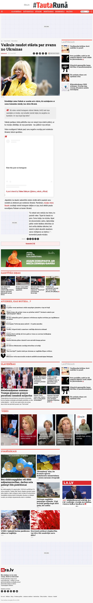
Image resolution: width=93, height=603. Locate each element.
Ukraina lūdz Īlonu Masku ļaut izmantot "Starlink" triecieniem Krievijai (38, 290)
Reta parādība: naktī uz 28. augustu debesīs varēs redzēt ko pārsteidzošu (81, 57)
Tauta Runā (7, 41)
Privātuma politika (18, 596)
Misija (12, 596)
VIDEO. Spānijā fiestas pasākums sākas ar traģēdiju (15, 532)
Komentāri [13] (30, 243)
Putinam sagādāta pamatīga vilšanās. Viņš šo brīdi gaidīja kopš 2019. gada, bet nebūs (48, 502)
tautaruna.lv (4, 53)
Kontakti (55, 596)
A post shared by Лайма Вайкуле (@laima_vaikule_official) (26, 191)
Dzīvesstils (28, 11)
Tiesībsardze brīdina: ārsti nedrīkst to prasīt (79, 47)
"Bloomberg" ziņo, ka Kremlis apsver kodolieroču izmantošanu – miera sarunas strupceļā (48, 474)
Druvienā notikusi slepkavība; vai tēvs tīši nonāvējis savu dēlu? (44, 533)
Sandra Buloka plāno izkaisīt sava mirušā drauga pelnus (25, 340)
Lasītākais (68, 42)
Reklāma (8, 596)
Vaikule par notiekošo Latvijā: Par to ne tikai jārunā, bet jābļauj (52, 289)
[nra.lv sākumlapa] (27, 5)
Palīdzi (69, 11)
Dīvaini (38, 11)
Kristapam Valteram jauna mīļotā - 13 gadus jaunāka (24, 324)
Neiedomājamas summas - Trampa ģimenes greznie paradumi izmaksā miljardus (16, 393)
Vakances (50, 596)
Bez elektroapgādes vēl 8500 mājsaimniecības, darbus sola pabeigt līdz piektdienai (17, 482)
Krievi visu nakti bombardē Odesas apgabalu (22, 288)
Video (4, 411)
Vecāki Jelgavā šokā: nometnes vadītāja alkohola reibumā (26, 329)
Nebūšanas (48, 11)
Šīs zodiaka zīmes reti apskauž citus (78, 75)
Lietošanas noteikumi (28, 596)
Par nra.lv (3, 596)
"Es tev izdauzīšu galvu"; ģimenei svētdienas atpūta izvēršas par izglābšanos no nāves (32, 318)
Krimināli (59, 11)
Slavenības (16, 11)
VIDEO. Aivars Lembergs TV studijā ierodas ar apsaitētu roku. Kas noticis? (53, 380)
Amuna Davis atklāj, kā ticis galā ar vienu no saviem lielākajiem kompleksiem (28, 334)
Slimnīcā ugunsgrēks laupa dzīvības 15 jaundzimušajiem (81, 66)
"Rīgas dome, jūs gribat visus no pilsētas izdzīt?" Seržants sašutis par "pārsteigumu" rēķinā (30, 313)
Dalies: (24, 239)
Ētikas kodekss (43, 596)
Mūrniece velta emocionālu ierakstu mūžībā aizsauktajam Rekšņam (29, 356)
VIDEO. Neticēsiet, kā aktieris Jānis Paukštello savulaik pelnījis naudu (40, 380)
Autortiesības (36, 596)
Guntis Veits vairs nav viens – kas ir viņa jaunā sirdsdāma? (40, 398)
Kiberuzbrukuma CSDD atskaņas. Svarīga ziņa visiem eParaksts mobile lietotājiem (79, 87)
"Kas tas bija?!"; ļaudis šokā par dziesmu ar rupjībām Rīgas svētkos (29, 351)
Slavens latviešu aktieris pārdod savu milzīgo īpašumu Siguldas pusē (53, 399)
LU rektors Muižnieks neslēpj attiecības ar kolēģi (23, 346)
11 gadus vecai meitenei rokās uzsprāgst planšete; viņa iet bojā (28, 307)
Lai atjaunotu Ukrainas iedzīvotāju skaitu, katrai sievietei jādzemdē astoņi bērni (7, 290)
